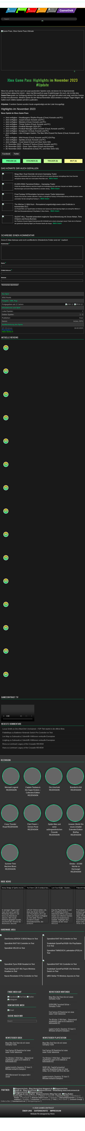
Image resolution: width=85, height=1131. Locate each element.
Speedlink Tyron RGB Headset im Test (19, 964)
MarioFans (75, 1096)
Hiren (52, 1114)
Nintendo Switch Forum (40, 1097)
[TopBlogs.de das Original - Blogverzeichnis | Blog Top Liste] (37, 1094)
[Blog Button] (67, 1094)
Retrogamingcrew (34, 1101)
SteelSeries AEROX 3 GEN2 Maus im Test (21, 939)
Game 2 (42, 1096)
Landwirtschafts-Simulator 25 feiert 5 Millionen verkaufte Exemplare (62, 1030)
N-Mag (79, 1097)
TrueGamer (25, 1097)
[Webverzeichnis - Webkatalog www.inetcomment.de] (58, 1090)
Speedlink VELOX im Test (14, 948)
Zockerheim (35, 1099)
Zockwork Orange (76, 1099)
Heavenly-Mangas (62, 1096)
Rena (25, 71)
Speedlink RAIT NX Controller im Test (19, 943)
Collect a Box (5, 1101)
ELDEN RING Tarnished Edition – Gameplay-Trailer (60, 1005)
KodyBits (26, 1099)
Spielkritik (53, 1097)
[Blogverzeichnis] (60, 1089)
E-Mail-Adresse (6, 270)
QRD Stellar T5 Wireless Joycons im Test (63, 976)
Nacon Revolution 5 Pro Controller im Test (20, 976)
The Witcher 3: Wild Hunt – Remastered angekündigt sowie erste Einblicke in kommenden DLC (63, 1021)
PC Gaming (50, 71)
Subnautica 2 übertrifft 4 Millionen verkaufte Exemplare (33, 736)
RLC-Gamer (63, 1099)
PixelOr (16, 1097)
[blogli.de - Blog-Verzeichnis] (25, 1090)
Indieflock (17, 1099)
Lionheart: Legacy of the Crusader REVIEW (27, 744)
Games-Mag (17, 1096)
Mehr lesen (53, 178)
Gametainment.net (18, 1101)
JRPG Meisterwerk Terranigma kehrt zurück (17, 1075)
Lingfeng (5, 740)
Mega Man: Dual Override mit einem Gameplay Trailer (61, 998)
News (42, 71)
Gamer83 (50, 1096)
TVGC (54, 1099)
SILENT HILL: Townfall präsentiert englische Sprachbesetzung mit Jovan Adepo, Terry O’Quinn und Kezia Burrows (55, 1069)
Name (3, 263)
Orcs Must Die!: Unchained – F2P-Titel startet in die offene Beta (39, 729)
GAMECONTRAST (46, 1108)
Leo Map (5, 736)
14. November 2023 (10, 71)
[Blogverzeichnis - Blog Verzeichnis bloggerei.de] (33, 1089)
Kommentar (5, 244)
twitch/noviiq (46, 1099)
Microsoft (35, 71)
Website (3, 277)
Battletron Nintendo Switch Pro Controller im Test (33, 733)
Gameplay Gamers (30, 1096)
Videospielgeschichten (67, 1097)
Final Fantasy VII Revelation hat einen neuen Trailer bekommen (61, 1013)
